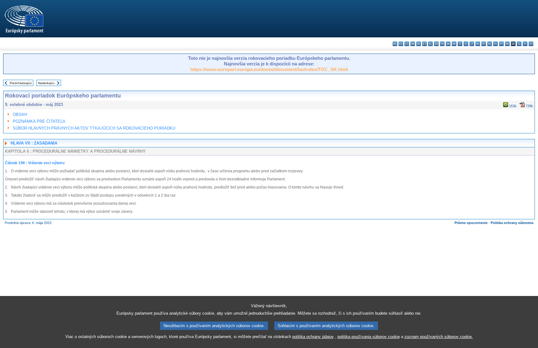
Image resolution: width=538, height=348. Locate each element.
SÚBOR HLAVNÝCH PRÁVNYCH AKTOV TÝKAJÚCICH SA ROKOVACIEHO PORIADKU (94, 128)
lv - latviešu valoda (466, 43)
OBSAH (20, 114)
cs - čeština (406, 43)
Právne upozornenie (471, 223)
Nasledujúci (46, 83)
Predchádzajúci (21, 83)
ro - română (507, 43)
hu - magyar (477, 43)
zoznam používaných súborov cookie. (438, 336)
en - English (436, 43)
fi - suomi (525, 43)
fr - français (442, 43)
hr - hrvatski (454, 43)
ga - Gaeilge (448, 43)
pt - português (501, 43)
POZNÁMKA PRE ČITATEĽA (39, 121)
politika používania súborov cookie (368, 336)
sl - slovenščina (519, 43)
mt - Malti (483, 43)
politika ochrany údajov (313, 336)
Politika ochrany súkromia (512, 223)
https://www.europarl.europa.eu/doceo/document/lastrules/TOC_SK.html (269, 69)
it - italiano (460, 43)
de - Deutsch (418, 43)
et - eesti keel (424, 43)
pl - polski (495, 43)
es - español (401, 43)
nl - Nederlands (489, 43)
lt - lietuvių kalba (472, 43)
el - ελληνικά (430, 43)
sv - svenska (531, 43)
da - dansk (412, 43)
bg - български (395, 43)
